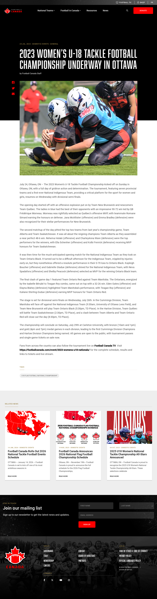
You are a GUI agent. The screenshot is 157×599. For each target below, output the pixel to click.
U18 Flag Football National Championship (39, 376)
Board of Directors (86, 555)
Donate (143, 11)
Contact (81, 551)
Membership (49, 560)
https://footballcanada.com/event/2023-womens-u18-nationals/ (55, 349)
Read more (12, 476)
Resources (92, 10)
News (105, 10)
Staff (46, 555)
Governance (48, 551)
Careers (47, 565)
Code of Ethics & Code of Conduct (133, 551)
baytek (129, 570)
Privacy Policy (125, 555)
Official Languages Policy (130, 560)
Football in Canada (70, 10)
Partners (82, 560)
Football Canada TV (105, 345)
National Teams (45, 10)
